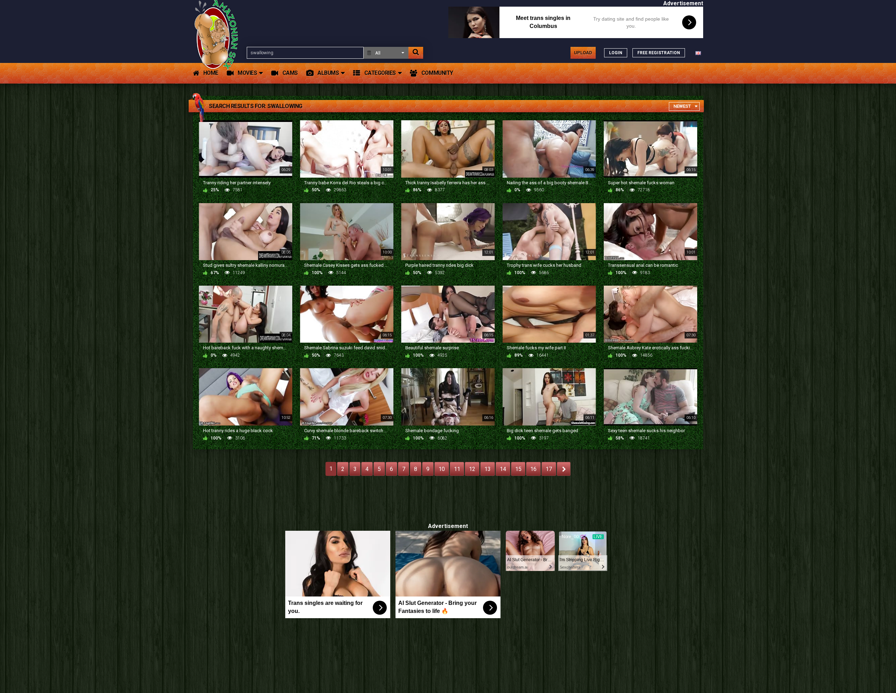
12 (472, 469)
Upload (583, 52)
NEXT (563, 469)
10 (442, 469)
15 (518, 469)
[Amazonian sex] (218, 52)
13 (487, 469)
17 (549, 469)
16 (533, 469)
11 (457, 469)
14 (503, 469)
